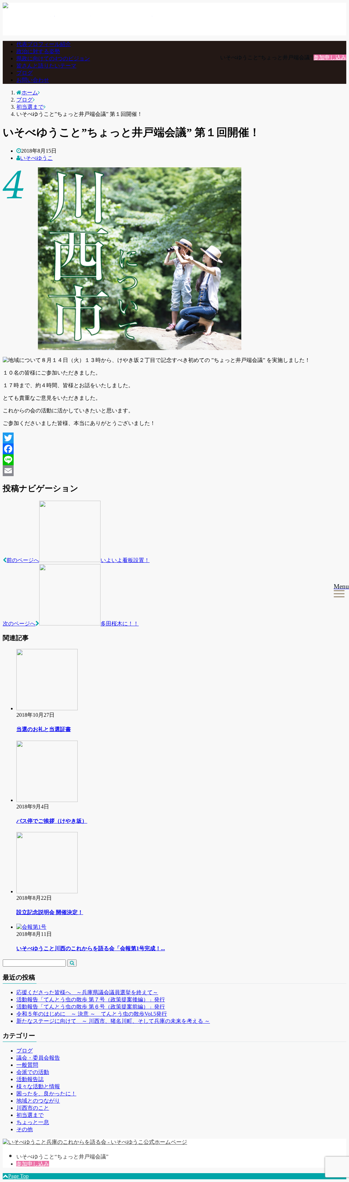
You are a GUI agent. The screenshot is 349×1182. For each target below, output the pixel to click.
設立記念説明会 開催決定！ (49, 912)
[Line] (174, 459)
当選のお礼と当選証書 (43, 729)
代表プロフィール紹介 (43, 44)
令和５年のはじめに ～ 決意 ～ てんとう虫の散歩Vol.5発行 (91, 1014)
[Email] (174, 470)
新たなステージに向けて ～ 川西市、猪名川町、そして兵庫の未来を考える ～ (113, 1021)
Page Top (18, 1176)
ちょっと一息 (32, 1122)
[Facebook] (174, 448)
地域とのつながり (38, 1101)
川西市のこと (32, 1108)
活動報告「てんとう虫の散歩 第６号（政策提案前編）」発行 (90, 1007)
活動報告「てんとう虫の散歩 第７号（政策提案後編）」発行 (90, 999)
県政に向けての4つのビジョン (53, 58)
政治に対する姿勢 (38, 51)
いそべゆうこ (36, 158)
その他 (24, 1129)
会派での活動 (32, 1072)
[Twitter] (174, 438)
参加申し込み (330, 57)
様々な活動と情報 (38, 1086)
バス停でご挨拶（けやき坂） (51, 821)
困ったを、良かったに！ (46, 1093)
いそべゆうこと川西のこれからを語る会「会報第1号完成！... (90, 948)
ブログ (24, 73)
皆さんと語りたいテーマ (46, 66)
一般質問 (27, 1065)
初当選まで (30, 1115)
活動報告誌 (30, 1079)
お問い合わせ (32, 80)
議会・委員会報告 (38, 1058)
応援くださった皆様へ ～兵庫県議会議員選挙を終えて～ (87, 992)
